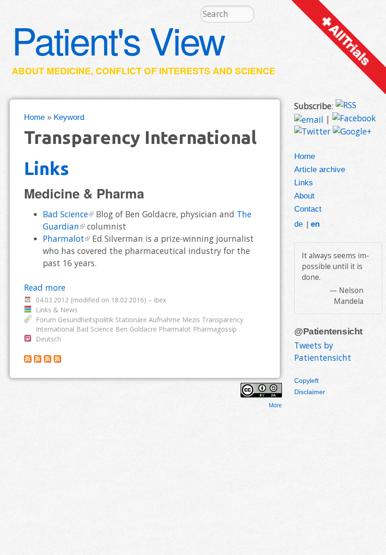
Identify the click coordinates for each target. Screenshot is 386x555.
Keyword (69, 117)
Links (46, 168)
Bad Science (65, 214)
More (275, 405)
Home (34, 117)
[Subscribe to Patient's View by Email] (308, 119)
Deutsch (48, 338)
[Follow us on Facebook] (354, 119)
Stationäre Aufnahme (147, 319)
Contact (308, 209)
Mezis (191, 319)
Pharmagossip (215, 329)
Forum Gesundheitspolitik (74, 319)
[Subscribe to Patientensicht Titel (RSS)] (57, 359)
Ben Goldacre (136, 329)
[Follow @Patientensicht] (312, 132)
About (304, 195)
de (298, 224)
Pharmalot (63, 238)
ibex (160, 299)
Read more (44, 287)
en (315, 224)
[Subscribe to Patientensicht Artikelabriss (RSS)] (47, 359)
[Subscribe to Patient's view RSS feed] (346, 105)
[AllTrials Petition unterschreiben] (339, 90)
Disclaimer (309, 392)
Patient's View (118, 39)
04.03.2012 (52, 299)
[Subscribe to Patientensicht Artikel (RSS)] (37, 359)
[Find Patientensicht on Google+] (352, 132)
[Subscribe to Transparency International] (28, 359)
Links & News (57, 309)
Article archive (319, 169)
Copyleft (306, 380)
